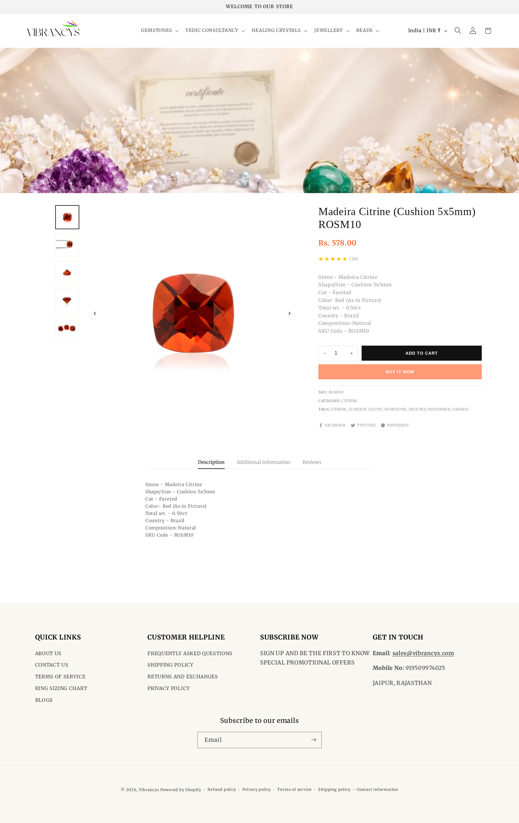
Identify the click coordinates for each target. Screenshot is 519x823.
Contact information (377, 789)
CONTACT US (51, 665)
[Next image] (290, 313)
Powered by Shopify (181, 790)
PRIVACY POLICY (168, 688)
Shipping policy (334, 789)
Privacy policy (256, 789)
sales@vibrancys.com (423, 653)
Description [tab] (211, 462)
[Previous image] (95, 313)
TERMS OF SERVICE (60, 677)
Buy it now (400, 371)
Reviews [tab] (311, 462)
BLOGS (44, 700)
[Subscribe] (313, 740)
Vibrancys (149, 790)
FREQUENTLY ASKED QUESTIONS (189, 653)
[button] (159, 31)
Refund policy (222, 789)
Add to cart (421, 353)
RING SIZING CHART (61, 688)
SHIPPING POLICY (170, 665)
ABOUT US (48, 653)
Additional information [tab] (263, 462)
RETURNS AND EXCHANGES (182, 677)
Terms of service (294, 789)
